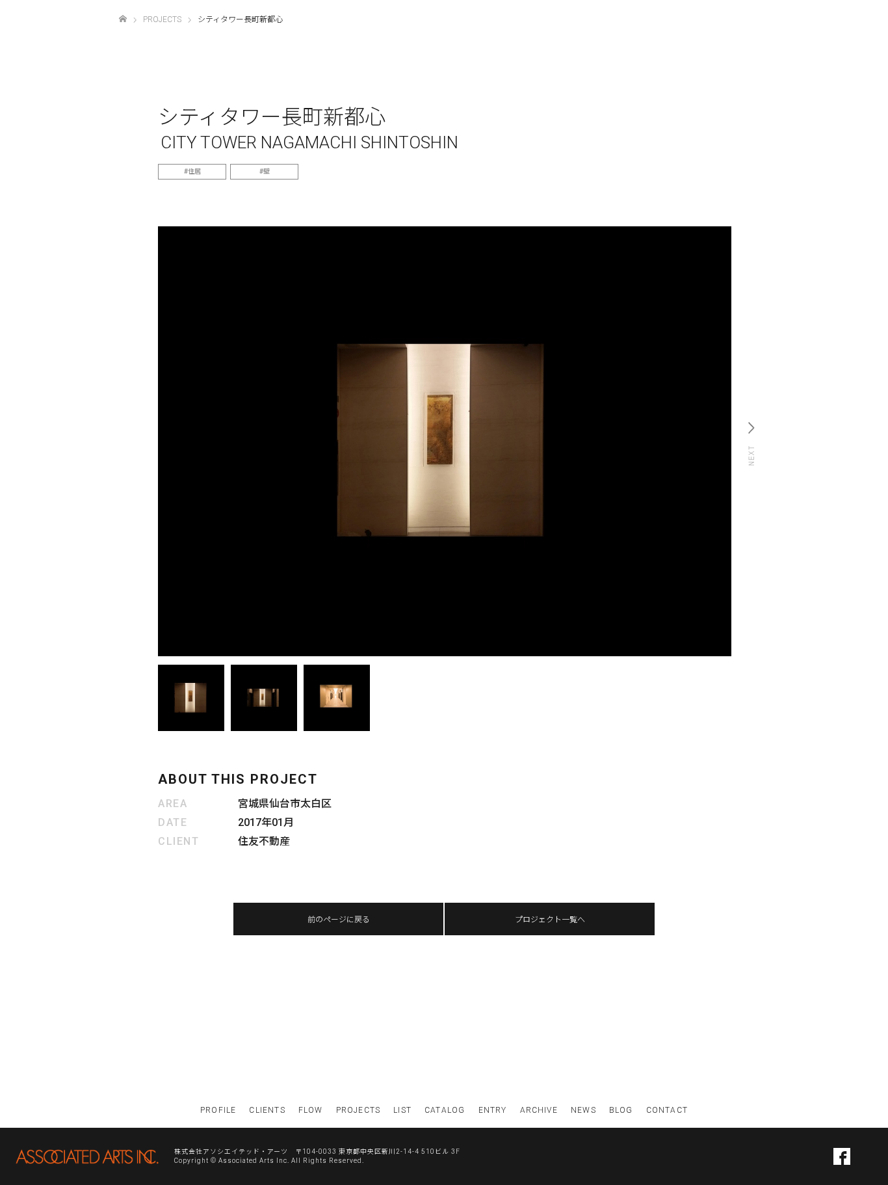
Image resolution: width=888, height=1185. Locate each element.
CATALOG (444, 1110)
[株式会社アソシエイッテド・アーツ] (87, 1156)
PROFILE (218, 1110)
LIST (402, 1110)
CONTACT (667, 1110)
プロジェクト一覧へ (550, 919)
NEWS (583, 1110)
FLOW (310, 1110)
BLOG (621, 1110)
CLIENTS (267, 1110)
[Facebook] (841, 1156)
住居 (194, 171)
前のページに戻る (338, 919)
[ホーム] (123, 19)
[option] (444, 441)
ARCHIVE (539, 1110)
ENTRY (492, 1110)
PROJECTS (358, 1110)
